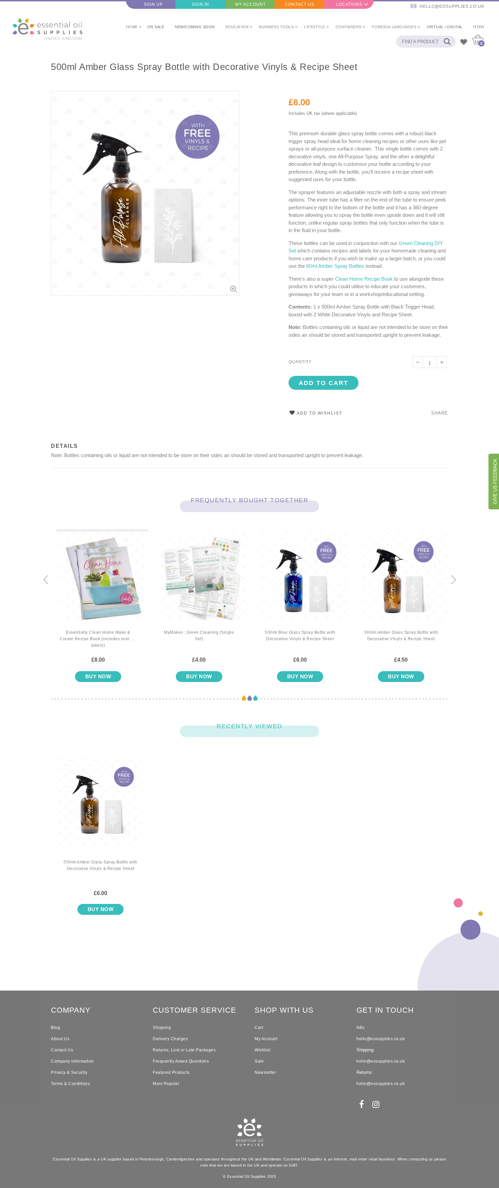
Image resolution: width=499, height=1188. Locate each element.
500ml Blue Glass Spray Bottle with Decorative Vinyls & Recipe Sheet (300, 635)
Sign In (200, 4)
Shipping (162, 1027)
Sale (259, 1061)
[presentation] (46, 580)
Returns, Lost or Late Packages (184, 1050)
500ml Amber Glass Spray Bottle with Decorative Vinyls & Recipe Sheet (204, 67)
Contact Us (299, 4)
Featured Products (171, 1072)
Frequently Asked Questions (181, 1061)
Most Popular (166, 1083)
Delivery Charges (170, 1038)
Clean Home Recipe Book (364, 279)
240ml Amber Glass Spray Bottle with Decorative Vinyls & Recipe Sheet (401, 635)
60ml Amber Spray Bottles (335, 266)
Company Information (72, 1061)
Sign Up (153, 4)
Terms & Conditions (70, 1083)
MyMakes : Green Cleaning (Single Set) (199, 635)
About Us (60, 1038)
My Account (250, 4)
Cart (259, 1027)
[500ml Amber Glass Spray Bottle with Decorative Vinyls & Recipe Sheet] (100, 807)
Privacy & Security (69, 1072)
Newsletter (265, 1072)
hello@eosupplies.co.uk (452, 6)
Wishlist (262, 1050)
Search (447, 41)
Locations (349, 4)
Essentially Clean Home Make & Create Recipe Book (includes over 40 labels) (98, 639)
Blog (55, 1027)
